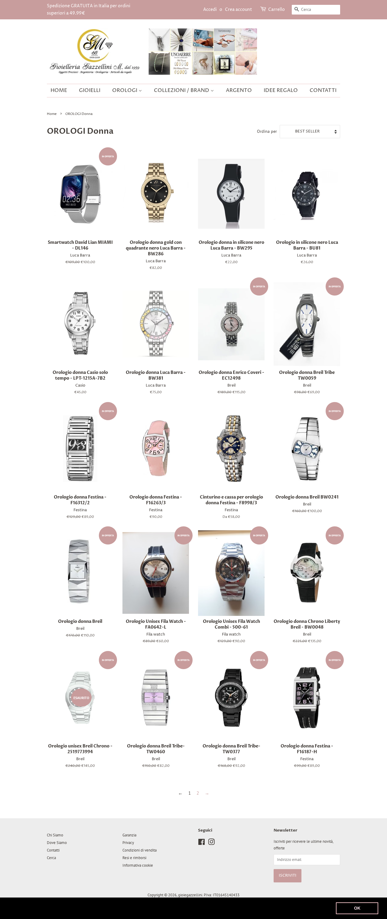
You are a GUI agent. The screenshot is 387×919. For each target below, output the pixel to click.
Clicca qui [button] (253, 908)
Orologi (125, 90)
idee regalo (281, 90)
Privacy (128, 842)
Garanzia (129, 835)
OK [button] (357, 908)
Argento (239, 90)
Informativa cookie (137, 865)
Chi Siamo (55, 835)
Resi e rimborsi (134, 857)
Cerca (51, 857)
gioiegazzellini (190, 895)
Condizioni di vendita (139, 850)
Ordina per (267, 131)
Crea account (238, 9)
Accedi (210, 9)
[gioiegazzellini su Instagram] (211, 843)
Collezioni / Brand (182, 90)
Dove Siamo (57, 842)
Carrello (276, 9)
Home (58, 90)
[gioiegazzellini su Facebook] (201, 843)
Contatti (323, 90)
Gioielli (89, 90)
